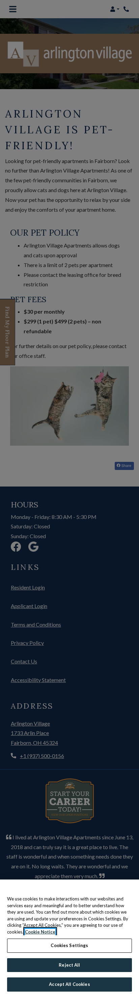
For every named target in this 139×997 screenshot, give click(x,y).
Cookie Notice (40, 932)
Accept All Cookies (69, 984)
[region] (69, 938)
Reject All (69, 965)
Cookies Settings (69, 945)
